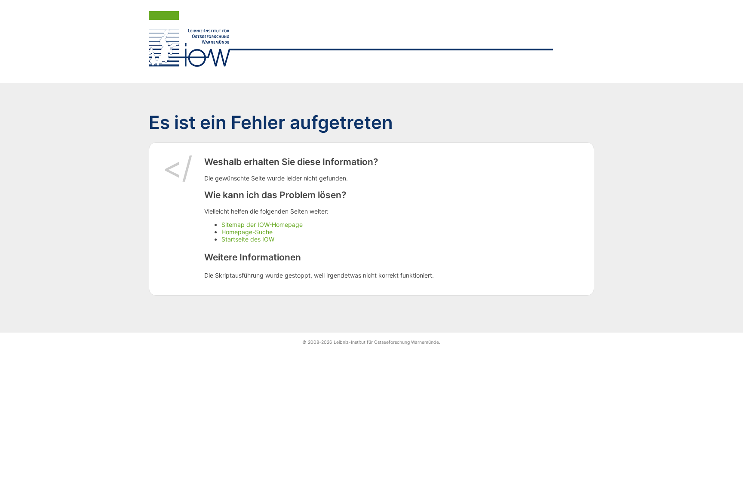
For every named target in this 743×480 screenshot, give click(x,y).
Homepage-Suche (247, 231)
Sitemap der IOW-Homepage (262, 224)
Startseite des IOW (247, 239)
